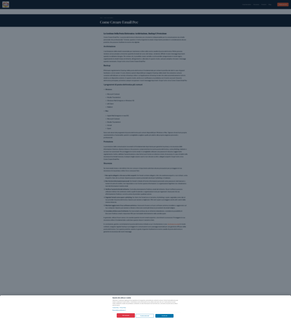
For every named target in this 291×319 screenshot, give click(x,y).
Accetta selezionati (144, 315)
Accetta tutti (164, 315)
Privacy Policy (123, 307)
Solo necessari (125, 315)
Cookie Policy (115, 307)
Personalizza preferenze (119, 310)
